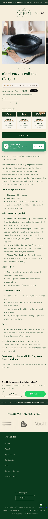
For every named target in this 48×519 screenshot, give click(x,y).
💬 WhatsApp (35, 394)
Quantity (5, 98)
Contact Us (9, 460)
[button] (5, 13)
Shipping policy (17, 513)
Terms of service (39, 510)
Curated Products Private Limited (22, 507)
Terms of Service (12, 471)
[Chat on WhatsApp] (43, 507)
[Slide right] (29, 68)
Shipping (15, 94)
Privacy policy (27, 510)
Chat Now (38, 146)
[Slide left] (18, 68)
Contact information (32, 513)
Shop (7, 465)
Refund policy (11, 476)
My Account (10, 454)
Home (7, 443)
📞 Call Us (13, 394)
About (7, 449)
